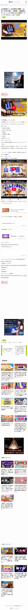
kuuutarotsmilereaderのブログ (8, 223)
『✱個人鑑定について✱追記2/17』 (18, 236)
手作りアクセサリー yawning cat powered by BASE (17, 210)
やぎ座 (10, 342)
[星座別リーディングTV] (14, 2)
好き (5, 94)
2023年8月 (5, 342)
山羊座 (4, 17)
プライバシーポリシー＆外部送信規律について (14, 605)
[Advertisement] (14, 56)
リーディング (15, 342)
